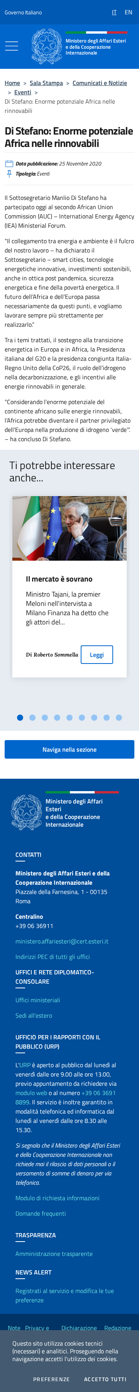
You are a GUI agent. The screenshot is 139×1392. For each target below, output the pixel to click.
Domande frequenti (40, 1213)
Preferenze (51, 1379)
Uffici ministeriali (37, 1000)
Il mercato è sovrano (59, 578)
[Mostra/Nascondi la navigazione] (11, 46)
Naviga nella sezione (69, 749)
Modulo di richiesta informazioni (57, 1198)
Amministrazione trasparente (54, 1253)
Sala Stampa (46, 82)
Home (12, 82)
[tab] (20, 718)
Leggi (97, 654)
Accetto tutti (105, 1379)
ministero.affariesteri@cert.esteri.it (61, 941)
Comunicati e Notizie (100, 82)
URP (25, 1065)
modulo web (31, 1092)
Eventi (22, 92)
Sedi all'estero (33, 1015)
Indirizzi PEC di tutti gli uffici (52, 956)
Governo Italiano (23, 12)
